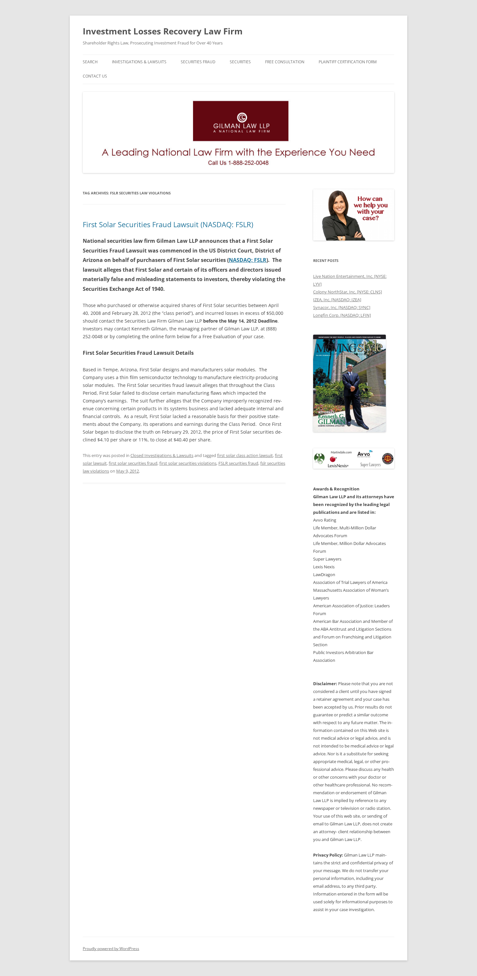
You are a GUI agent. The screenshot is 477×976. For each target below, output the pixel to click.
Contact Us (95, 76)
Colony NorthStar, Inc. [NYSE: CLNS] (347, 292)
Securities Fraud (198, 62)
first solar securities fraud (133, 463)
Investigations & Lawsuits (139, 62)
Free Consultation (284, 62)
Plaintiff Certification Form (348, 62)
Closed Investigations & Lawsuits (161, 455)
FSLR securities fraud (238, 463)
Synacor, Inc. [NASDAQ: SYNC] (341, 307)
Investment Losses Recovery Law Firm (163, 31)
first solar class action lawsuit (245, 455)
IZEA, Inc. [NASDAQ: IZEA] (337, 300)
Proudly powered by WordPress (111, 948)
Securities (240, 62)
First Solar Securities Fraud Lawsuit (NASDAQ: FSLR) (168, 224)
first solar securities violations (187, 463)
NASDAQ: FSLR (247, 260)
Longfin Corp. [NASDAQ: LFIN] (342, 315)
